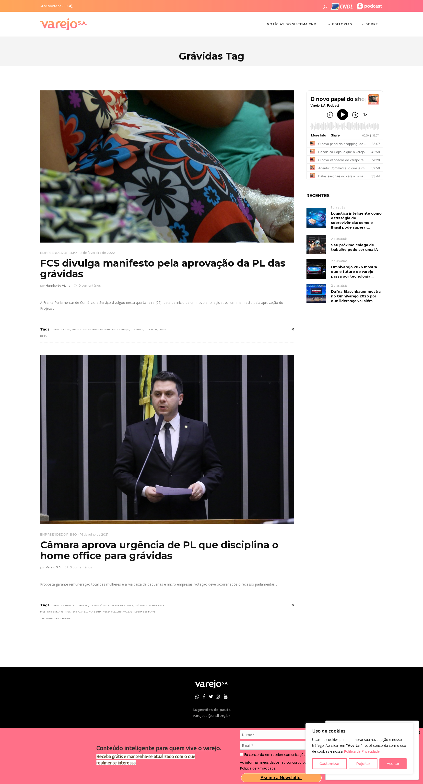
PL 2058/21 (151, 329)
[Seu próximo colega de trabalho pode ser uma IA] (316, 244)
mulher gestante (52, 612)
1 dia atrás (338, 207)
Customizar (329, 763)
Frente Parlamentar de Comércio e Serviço (100, 329)
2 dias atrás (339, 239)
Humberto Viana (58, 285)
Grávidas (137, 329)
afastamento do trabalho (70, 605)
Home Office (156, 605)
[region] (359, 748)
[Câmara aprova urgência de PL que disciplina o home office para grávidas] (167, 439)
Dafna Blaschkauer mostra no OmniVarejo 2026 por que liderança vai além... (356, 296)
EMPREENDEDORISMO (58, 253)
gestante (126, 605)
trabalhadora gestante (139, 612)
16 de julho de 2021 (94, 534)
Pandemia (95, 612)
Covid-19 (113, 605)
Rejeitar (363, 763)
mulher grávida (76, 612)
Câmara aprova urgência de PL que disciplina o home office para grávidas (159, 550)
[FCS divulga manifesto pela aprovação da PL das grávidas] (167, 166)
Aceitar (393, 763)
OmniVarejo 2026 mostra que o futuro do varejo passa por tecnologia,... (354, 272)
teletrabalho (112, 612)
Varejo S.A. (53, 567)
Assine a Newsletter (281, 777)
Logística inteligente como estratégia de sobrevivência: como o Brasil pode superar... (356, 220)
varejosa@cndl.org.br (211, 715)
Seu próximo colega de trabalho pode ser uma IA (354, 247)
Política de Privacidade (257, 768)
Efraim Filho (61, 329)
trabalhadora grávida (55, 618)
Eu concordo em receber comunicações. (275, 754)
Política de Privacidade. (362, 751)
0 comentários (89, 285)
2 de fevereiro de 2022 (97, 253)
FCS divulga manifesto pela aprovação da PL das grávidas (162, 268)
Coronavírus (98, 605)
